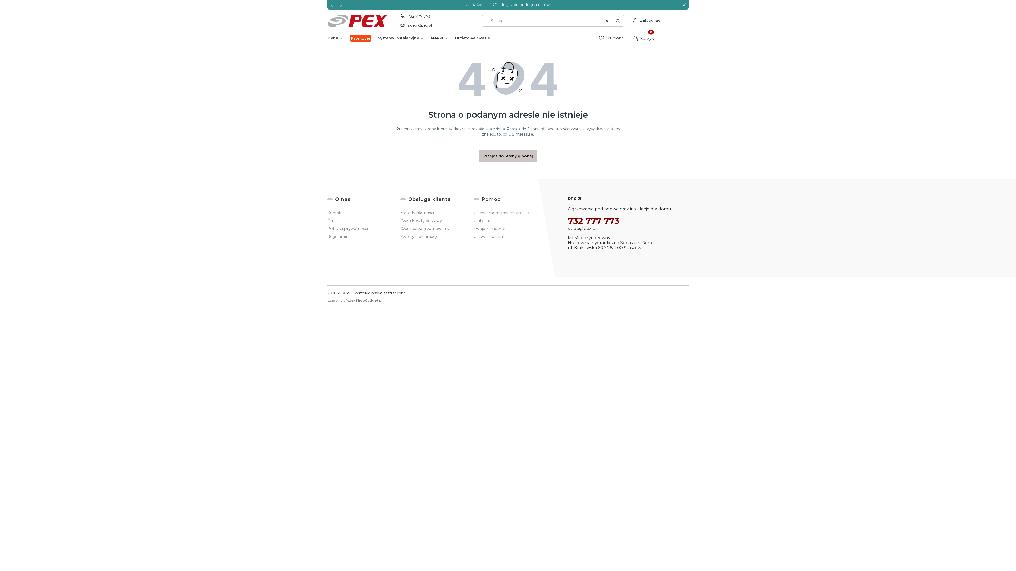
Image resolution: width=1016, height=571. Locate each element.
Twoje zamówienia (492, 228)
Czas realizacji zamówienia (425, 228)
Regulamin (337, 236)
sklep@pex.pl (420, 25)
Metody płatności (417, 212)
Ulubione (482, 220)
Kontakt (335, 212)
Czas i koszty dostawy (421, 220)
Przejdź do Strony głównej (508, 156)
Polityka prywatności (347, 228)
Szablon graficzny (355, 300)
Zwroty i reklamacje (419, 236)
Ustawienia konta (490, 236)
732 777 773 (419, 16)
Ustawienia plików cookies (499, 212)
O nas (332, 220)
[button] (684, 5)
